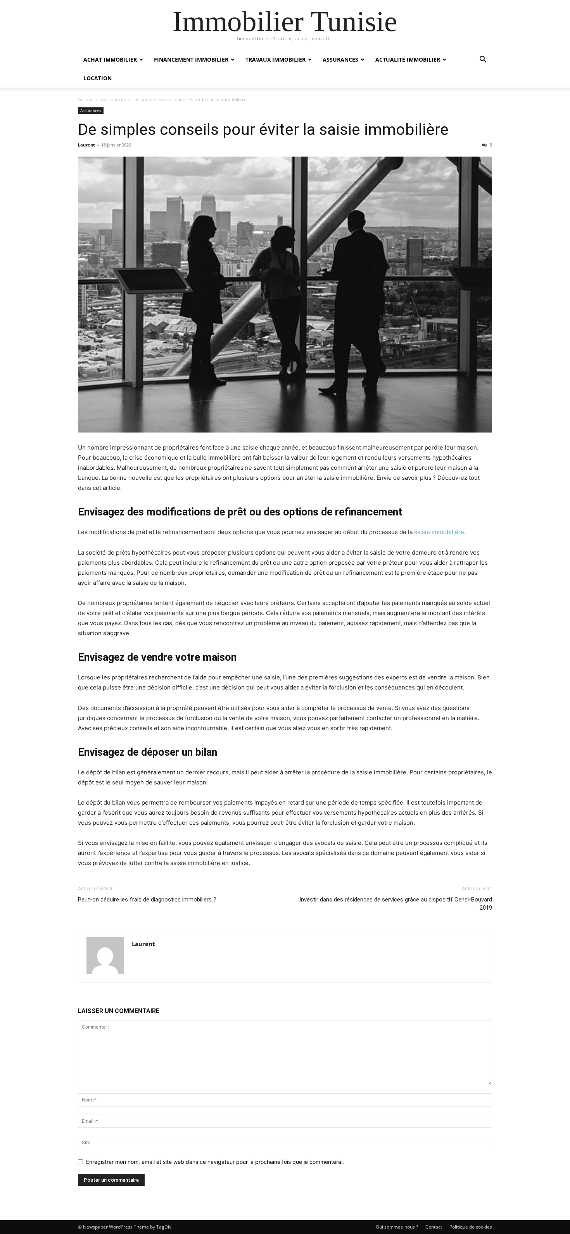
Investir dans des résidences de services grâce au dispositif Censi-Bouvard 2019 (395, 903)
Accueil (85, 99)
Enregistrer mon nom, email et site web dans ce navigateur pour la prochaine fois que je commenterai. (215, 1161)
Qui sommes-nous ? (397, 1227)
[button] (482, 60)
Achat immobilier (110, 59)
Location (97, 78)
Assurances (340, 59)
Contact (433, 1227)
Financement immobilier (191, 59)
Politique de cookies (470, 1227)
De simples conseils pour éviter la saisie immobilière (263, 129)
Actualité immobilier (407, 59)
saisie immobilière (439, 532)
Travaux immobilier (275, 59)
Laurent (86, 145)
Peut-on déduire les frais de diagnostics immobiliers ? (147, 899)
